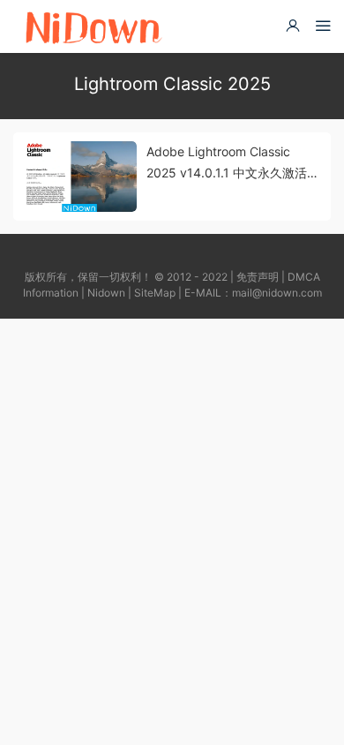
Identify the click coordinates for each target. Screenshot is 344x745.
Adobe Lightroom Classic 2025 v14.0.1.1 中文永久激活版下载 (232, 164)
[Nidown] (93, 26)
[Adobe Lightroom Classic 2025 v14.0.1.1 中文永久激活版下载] (79, 176)
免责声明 (257, 276)
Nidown (106, 292)
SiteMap (155, 292)
